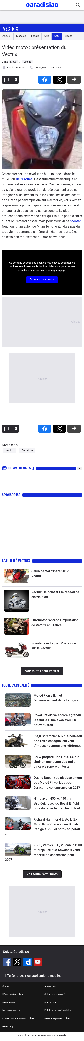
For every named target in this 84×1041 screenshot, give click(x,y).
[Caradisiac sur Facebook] (7, 962)
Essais (35, 35)
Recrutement (9, 1002)
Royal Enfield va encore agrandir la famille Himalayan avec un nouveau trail (57, 720)
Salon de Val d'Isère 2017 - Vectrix (51, 573)
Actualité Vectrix (16, 560)
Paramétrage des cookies (57, 1018)
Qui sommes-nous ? (54, 994)
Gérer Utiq (7, 1026)
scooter (75, 221)
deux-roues (24, 179)
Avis (46, 35)
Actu (56, 35)
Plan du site (50, 1002)
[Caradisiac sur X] (17, 962)
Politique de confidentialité (58, 1010)
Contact (6, 986)
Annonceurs (50, 986)
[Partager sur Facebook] (45, 78)
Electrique (27, 450)
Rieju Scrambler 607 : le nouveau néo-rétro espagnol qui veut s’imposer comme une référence (58, 741)
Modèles (21, 35)
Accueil (6, 35)
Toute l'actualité (15, 685)
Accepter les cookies (42, 279)
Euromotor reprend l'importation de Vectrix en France (54, 622)
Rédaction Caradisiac (13, 994)
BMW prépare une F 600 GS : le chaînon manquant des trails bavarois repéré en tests (56, 762)
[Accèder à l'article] (16, 576)
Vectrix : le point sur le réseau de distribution (55, 594)
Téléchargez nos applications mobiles (34, 976)
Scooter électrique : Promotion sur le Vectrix (53, 645)
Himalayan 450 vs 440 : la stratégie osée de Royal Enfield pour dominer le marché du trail (57, 803)
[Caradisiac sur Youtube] (38, 962)
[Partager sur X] (60, 78)
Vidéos (68, 35)
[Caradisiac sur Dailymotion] (28, 962)
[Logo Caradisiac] (42, 8)
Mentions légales (11, 1010)
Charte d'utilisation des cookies (18, 1018)
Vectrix (10, 28)
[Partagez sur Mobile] (74, 78)
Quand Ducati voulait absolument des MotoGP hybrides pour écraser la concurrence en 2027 (58, 782)
